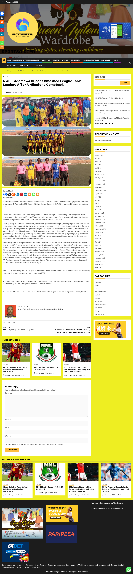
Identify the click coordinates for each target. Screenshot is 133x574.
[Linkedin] (17, 194)
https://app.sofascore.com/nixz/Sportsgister (106, 503)
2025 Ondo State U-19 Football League (23, 60)
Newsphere (73, 572)
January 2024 (99, 255)
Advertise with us (60, 60)
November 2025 (100, 184)
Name (8, 419)
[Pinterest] (21, 194)
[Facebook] (5, 194)
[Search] (130, 63)
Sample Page (25, 65)
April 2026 (98, 168)
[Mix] (29, 194)
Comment (9, 393)
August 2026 (99, 155)
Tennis (97, 311)
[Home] (4, 60)
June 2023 (98, 268)
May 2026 (98, 165)
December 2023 (100, 258)
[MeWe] (25, 194)
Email (7, 428)
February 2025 (99, 213)
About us (46, 60)
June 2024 (98, 239)
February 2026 (99, 174)
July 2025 (98, 197)
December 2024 (100, 219)
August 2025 (99, 194)
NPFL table (12, 65)
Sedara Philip (18, 92)
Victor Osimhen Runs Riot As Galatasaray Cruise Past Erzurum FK (15, 369)
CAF (96, 288)
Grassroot (98, 298)
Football (5, 77)
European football (100, 292)
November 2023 (100, 261)
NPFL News (98, 308)
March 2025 (98, 210)
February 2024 (99, 252)
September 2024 (100, 229)
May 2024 (98, 242)
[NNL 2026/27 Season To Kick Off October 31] (46, 352)
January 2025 (99, 216)
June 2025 (98, 200)
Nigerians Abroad (100, 304)
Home (116, 60)
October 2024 (99, 226)
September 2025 (100, 190)
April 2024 (98, 245)
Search (100, 77)
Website (8, 436)
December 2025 (100, 181)
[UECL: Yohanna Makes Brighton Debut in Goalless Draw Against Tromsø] (116, 472)
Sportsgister (18, 51)
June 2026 (98, 161)
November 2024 (100, 223)
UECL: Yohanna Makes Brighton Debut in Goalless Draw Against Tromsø (115, 489)
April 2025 (98, 206)
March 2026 (98, 171)
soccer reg (37, 65)
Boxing (97, 285)
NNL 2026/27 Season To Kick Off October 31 (46, 368)
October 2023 (99, 264)
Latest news (99, 301)
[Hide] (1, 51)
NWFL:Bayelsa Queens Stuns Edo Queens (19, 328)
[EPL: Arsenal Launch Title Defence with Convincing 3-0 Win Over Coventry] (77, 352)
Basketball (98, 282)
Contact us (75, 60)
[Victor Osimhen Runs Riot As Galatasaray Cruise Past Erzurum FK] (16, 352)
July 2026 (98, 158)
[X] (9, 194)
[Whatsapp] (33, 194)
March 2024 (98, 248)
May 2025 (98, 203)
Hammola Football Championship (97, 60)
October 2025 (99, 187)
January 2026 (99, 178)
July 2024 (98, 235)
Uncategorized (99, 314)
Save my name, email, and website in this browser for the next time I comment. (36, 444)
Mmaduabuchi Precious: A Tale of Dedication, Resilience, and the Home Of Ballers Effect (72, 329)
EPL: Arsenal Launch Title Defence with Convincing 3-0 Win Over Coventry (77, 369)
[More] (37, 194)
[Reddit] (13, 194)
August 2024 (99, 232)
